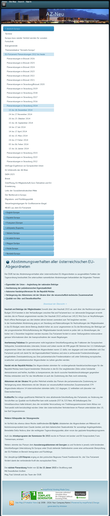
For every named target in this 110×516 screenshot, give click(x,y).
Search (21, 2)
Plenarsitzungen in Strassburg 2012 (22, 161)
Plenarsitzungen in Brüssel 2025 (21, 63)
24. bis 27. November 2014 (20, 114)
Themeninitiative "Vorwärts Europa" (20, 50)
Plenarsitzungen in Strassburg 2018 (22, 93)
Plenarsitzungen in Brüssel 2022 (21, 75)
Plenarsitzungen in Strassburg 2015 (22, 153)
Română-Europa (13, 253)
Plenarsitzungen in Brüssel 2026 (21, 58)
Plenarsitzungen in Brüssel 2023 (21, 71)
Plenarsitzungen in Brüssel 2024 (21, 67)
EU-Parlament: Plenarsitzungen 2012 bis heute (25, 54)
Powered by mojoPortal (82, 502)
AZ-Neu (55, 14)
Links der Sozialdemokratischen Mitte (21, 190)
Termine (8, 33)
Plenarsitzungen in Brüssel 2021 (21, 80)
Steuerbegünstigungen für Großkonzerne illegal (26, 203)
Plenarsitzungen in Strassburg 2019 (22, 88)
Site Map (19, 502)
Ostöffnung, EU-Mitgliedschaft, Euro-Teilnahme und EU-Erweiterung (28, 185)
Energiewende (11, 45)
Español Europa (13, 217)
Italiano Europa (13, 233)
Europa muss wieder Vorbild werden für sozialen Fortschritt (26, 40)
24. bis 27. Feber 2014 (18, 140)
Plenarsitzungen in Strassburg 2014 (22, 105)
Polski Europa (12, 248)
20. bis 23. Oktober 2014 (19, 118)
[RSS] (11, 503)
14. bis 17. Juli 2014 (17, 127)
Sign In (28, 2)
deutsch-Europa (13, 28)
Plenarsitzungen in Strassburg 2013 (22, 157)
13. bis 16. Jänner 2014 (19, 148)
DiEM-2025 (10, 174)
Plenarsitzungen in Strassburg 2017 (22, 97)
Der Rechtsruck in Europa (15, 195)
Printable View (30, 502)
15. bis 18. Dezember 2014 (20, 110)
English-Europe (13, 212)
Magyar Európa (13, 243)
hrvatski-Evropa (13, 238)
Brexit (7, 178)
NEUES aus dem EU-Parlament (18, 207)
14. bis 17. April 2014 (18, 131)
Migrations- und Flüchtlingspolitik (19, 199)
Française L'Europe (15, 222)
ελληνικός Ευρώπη (15, 228)
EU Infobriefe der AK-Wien (16, 170)
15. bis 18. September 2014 (21, 123)
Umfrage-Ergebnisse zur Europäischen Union (24, 165)
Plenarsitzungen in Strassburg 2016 (22, 101)
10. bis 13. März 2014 (18, 135)
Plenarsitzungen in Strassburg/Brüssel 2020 (26, 84)
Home (4, 2)
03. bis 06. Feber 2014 (18, 144)
